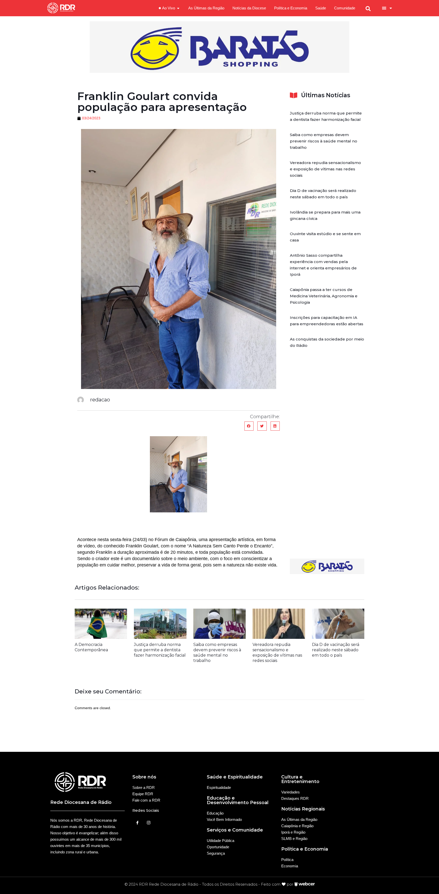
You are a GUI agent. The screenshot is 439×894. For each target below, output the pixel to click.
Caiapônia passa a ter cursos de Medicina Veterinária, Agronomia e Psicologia (323, 296)
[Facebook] (137, 822)
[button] (249, 426)
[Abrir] (391, 8)
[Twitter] (148, 822)
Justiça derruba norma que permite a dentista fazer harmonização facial (160, 650)
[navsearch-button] (368, 8)
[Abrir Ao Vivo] (178, 8)
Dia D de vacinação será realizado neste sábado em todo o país (335, 650)
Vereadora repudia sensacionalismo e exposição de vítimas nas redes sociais (325, 169)
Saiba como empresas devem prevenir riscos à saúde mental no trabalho (323, 141)
